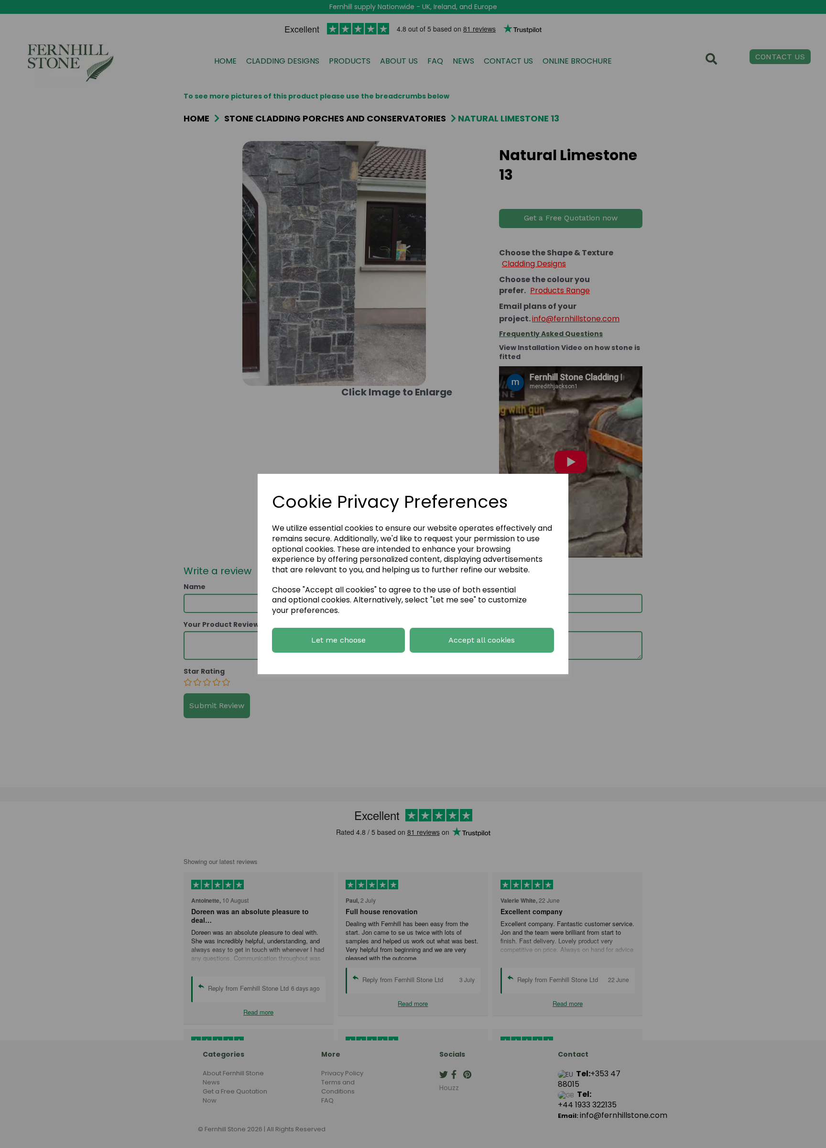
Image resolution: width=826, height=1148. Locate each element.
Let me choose (338, 640)
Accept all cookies (481, 640)
